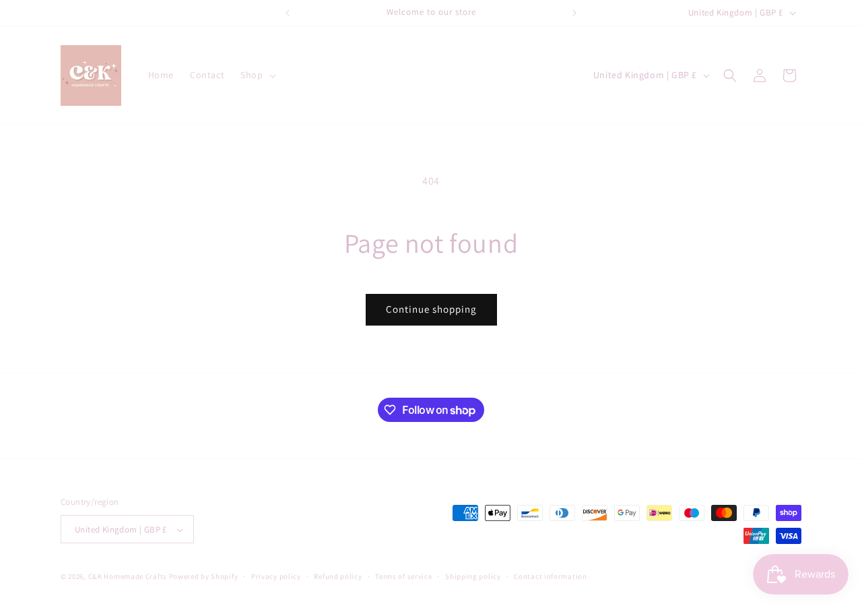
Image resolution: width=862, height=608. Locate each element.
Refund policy (338, 576)
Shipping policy (473, 576)
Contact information (550, 576)
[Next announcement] (574, 13)
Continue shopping (431, 309)
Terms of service (403, 576)
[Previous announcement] (287, 13)
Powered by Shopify (203, 577)
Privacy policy (276, 576)
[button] (256, 75)
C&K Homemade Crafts (127, 577)
